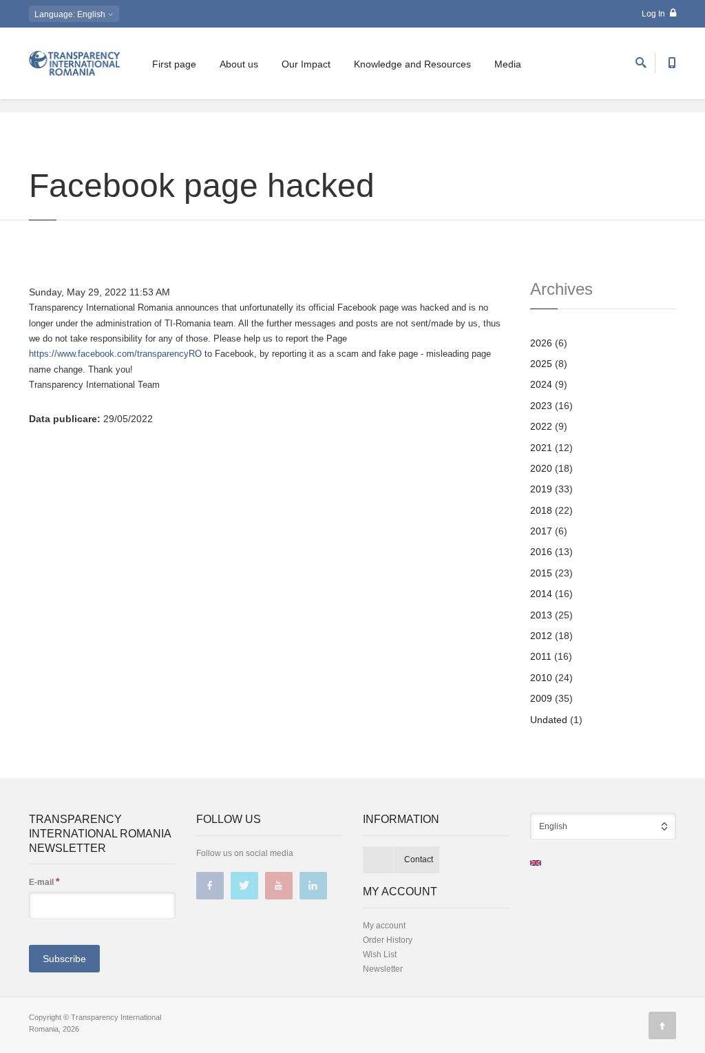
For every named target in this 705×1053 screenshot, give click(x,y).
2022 (541, 426)
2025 (541, 363)
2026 (541, 342)
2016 (541, 551)
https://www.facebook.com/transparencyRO (115, 353)
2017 (541, 530)
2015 (541, 572)
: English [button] (70, 14)
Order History (387, 940)
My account (384, 925)
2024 (541, 384)
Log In (654, 14)
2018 (541, 510)
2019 (541, 488)
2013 (541, 615)
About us (239, 64)
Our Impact (306, 64)
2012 (541, 635)
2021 (541, 447)
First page (174, 64)
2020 (541, 468)
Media (507, 64)
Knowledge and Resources (412, 64)
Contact (418, 859)
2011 (540, 656)
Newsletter (383, 969)
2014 (541, 593)
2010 (541, 677)
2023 (541, 405)
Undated (548, 719)
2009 (541, 698)
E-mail (44, 881)
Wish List (380, 954)
